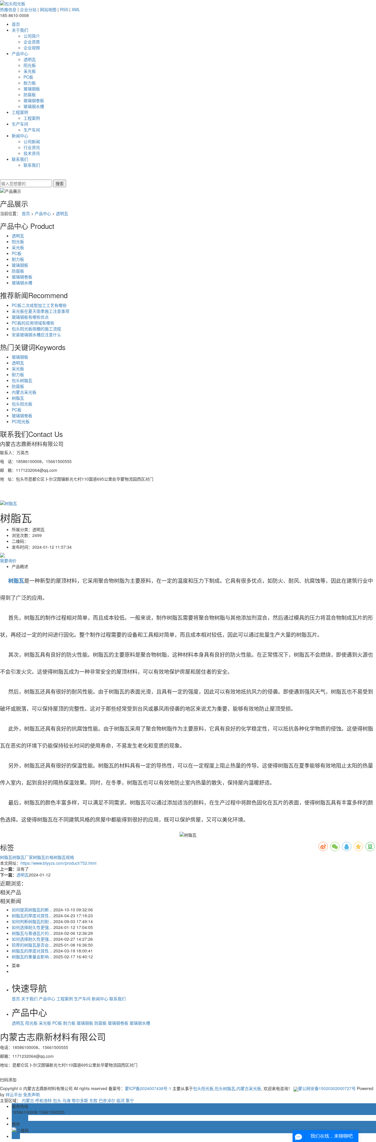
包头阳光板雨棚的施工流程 (36, 329)
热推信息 (8, 9)
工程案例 (20, 112)
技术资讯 (32, 153)
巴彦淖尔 (107, 1100)
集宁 (130, 1100)
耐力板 (30, 83)
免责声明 (31, 1094)
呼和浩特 (43, 1100)
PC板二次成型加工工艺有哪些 (39, 305)
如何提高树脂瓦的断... (32, 910)
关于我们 (20, 30)
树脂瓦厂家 (22, 857)
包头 (57, 1100)
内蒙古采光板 (24, 392)
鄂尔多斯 (80, 1100)
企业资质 (32, 42)
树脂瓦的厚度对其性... (32, 915)
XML (76, 9)
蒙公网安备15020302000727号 (327, 1088)
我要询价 (8, 560)
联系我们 (20, 159)
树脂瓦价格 (43, 857)
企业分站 (28, 9)
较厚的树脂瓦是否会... (32, 945)
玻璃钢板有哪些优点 (30, 317)
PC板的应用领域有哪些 (33, 323)
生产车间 (20, 124)
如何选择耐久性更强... (32, 927)
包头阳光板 (22, 404)
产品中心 (20, 53)
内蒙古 (28, 1100)
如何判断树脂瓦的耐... (32, 921)
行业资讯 (32, 147)
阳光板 (30, 65)
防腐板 (30, 94)
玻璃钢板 (32, 89)
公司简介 (32, 36)
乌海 (66, 1100)
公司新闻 (32, 141)
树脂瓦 (18, 398)
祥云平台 (14, 1094)
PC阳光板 (21, 421)
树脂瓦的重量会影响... (32, 956)
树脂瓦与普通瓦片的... (32, 933)
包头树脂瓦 (22, 380)
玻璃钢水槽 (34, 106)
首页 (16, 24)
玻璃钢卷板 (34, 100)
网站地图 (48, 9)
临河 (120, 1100)
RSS (64, 9)
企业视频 (32, 47)
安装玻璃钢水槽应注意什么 (36, 334)
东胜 (93, 1100)
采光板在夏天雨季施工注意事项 (40, 311)
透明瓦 (30, 59)
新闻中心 (20, 135)
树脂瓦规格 (63, 857)
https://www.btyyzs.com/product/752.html (58, 863)
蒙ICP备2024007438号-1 (148, 1088)
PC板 (28, 77)
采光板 (30, 71)
